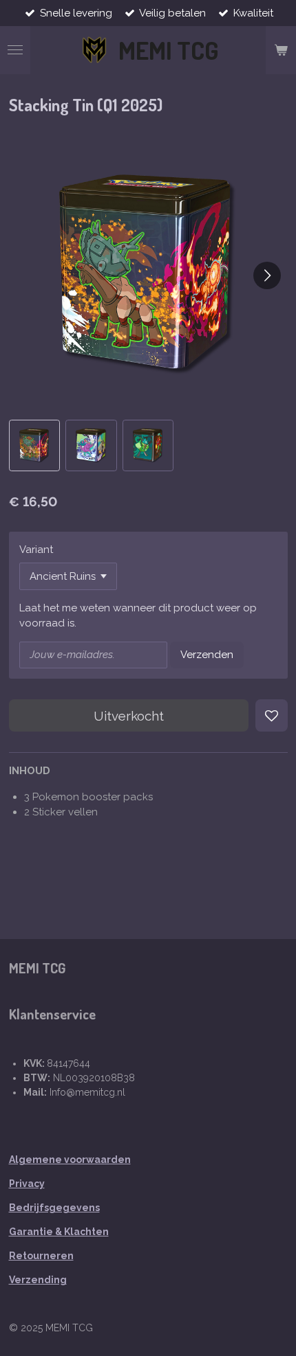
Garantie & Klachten (59, 1231)
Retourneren (41, 1255)
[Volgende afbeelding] (267, 275)
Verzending (38, 1279)
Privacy (27, 1183)
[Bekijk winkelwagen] (281, 50)
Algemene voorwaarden (70, 1159)
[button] (35, 445)
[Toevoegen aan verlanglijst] (271, 715)
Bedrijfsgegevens (54, 1207)
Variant (36, 549)
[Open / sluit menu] (15, 50)
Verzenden (206, 654)
